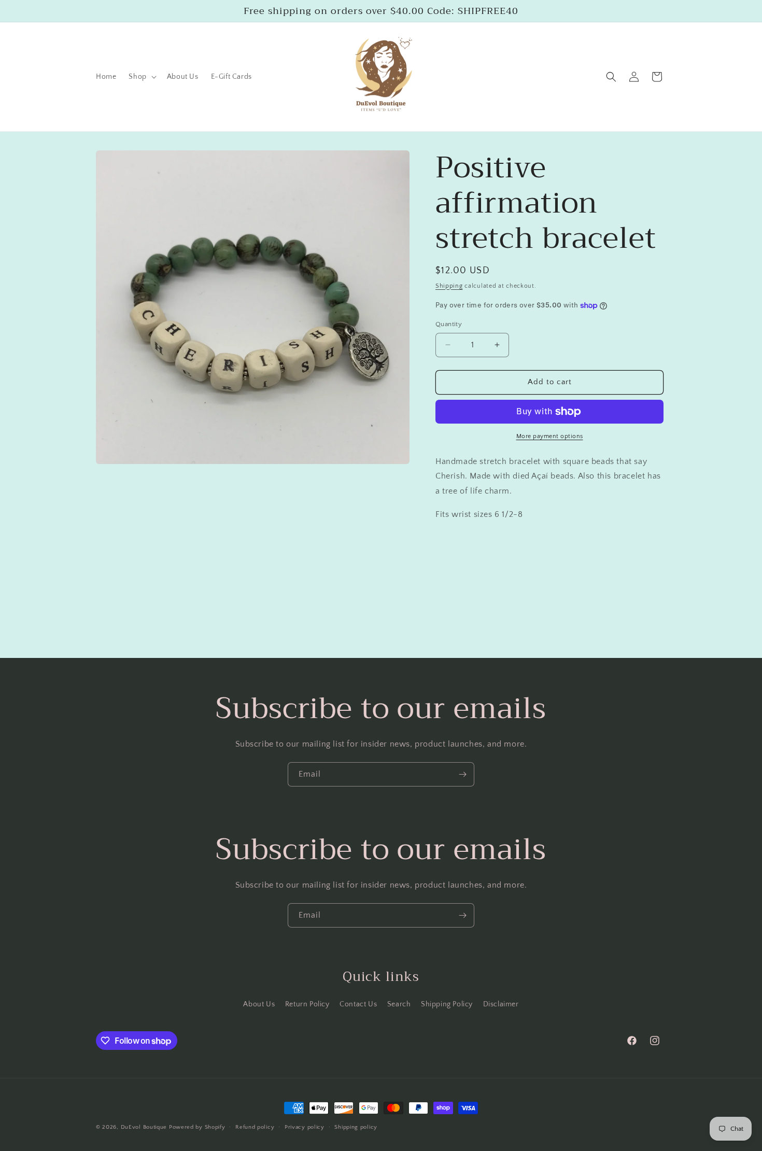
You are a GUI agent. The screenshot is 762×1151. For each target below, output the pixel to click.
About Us (259, 1004)
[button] (141, 77)
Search (399, 1004)
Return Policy (307, 1004)
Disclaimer (501, 1004)
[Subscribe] (462, 774)
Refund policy (254, 1127)
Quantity (448, 324)
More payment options (549, 436)
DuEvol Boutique (145, 1127)
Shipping (449, 286)
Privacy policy (304, 1127)
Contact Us (358, 1004)
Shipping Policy (447, 1004)
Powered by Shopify (197, 1127)
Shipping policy (355, 1127)
